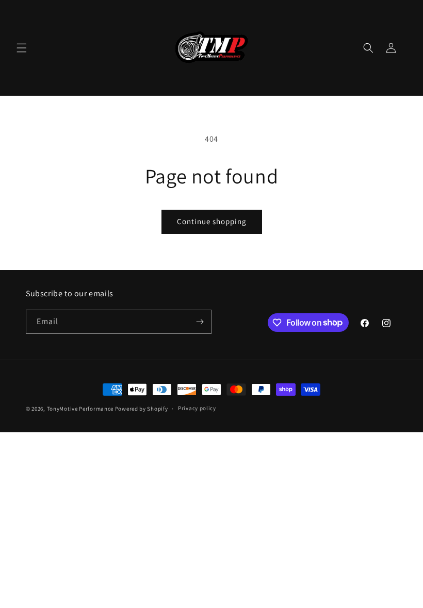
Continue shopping (212, 221)
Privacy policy (197, 408)
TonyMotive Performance (80, 408)
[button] (21, 48)
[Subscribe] (199, 322)
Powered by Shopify (141, 408)
